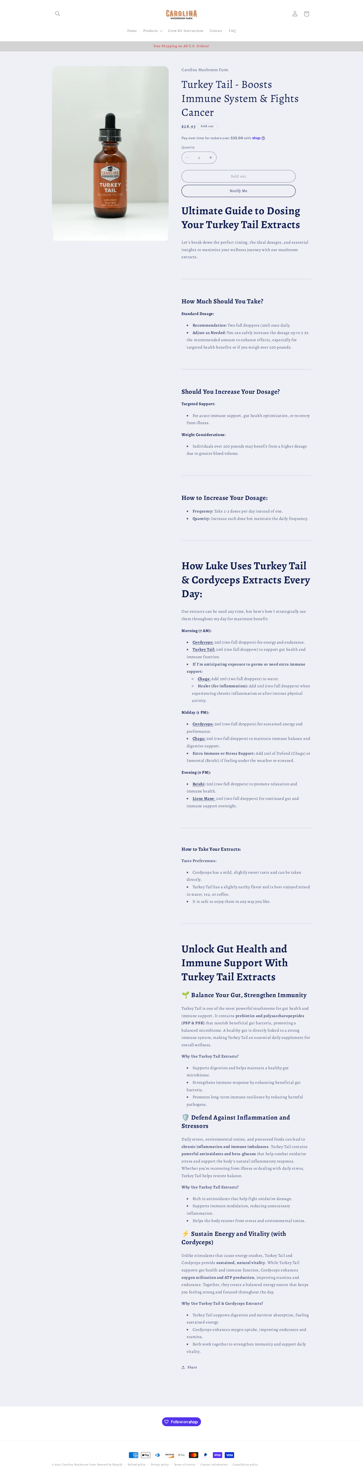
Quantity (188, 147)
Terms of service (185, 1464)
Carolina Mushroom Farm (79, 1464)
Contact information (214, 1464)
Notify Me (238, 190)
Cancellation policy (245, 1464)
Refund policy (137, 1464)
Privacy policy (160, 1464)
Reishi (198, 784)
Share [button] (192, 1367)
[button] (57, 14)
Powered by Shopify (109, 1464)
